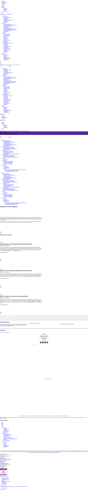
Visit (2, 11)
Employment (5, 432)
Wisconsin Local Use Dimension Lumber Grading (11, 157)
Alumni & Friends (4, 2)
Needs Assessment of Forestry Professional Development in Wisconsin (16, 169)
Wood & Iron (6, 159)
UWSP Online (6, 41)
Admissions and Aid (7, 428)
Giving (3, 5)
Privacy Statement (4, 483)
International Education (7, 40)
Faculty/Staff (4, 116)
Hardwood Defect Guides (7, 145)
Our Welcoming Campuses (7, 17)
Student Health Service (7, 30)
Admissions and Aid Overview (8, 43)
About (3, 164)
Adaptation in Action (7, 176)
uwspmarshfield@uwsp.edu (4, 463)
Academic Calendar (6, 34)
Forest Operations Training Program (9, 181)
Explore (3, 427)
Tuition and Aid (6, 47)
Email (4, 443)
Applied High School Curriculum (8, 151)
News (3, 53)
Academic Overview (7, 86)
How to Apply (6, 44)
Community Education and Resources (9, 155)
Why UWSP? (6, 96)
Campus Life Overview (7, 76)
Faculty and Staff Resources (8, 434)
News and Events (6, 431)
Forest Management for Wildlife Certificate (10, 144)
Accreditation (6, 19)
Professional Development (5, 140)
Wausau (5, 10)
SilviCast (5, 158)
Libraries (5, 39)
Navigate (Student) (6, 446)
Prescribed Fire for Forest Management (9, 142)
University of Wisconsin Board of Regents (21, 486)
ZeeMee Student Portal (7, 50)
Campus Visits (6, 45)
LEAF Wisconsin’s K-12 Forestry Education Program (11, 153)
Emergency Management (7, 436)
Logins (3, 6)
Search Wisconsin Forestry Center (6, 64)
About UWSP (4, 15)
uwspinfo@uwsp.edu (3, 458)
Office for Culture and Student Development (10, 81)
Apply (3, 12)
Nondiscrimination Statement (6, 481)
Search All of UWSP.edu (15, 64)
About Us (5, 165)
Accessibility (4, 482)
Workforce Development (5, 146)
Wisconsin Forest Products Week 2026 (9, 156)
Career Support (6, 18)
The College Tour (6, 101)
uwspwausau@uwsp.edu (3, 468)
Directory (5, 22)
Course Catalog (6, 38)
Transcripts (5, 439)
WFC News (5, 166)
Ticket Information (6, 57)
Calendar (5, 55)
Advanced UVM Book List (6, 319)
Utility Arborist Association (21, 324)
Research (5, 168)
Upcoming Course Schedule (6, 316)
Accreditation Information (5, 478)
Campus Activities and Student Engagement (10, 77)
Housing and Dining (7, 26)
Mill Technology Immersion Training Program (10, 148)
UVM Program (4, 160)
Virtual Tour (5, 49)
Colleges (5, 37)
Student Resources (6, 433)
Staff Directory (6, 111)
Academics (3, 33)
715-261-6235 (2, 467)
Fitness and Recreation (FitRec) (8, 25)
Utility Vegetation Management (8, 161)
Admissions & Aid (4, 42)
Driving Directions (6, 59)
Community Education (5, 154)
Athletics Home (6, 54)
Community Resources (7, 440)
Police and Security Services (8, 28)
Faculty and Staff (6, 167)
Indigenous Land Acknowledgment (52, 452)
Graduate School (6, 91)
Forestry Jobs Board (6, 149)
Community (3, 3)
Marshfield (5, 9)
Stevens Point (6, 8)
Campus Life (4, 23)
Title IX (5, 32)
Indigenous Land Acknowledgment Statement (10, 438)
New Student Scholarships (7, 46)
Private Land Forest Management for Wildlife (12, 170)
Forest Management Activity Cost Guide (11, 171)
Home (3, 139)
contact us (3, 332)
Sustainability (6, 31)
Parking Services (6, 27)
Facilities (5, 56)
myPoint (5, 444)
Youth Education (4, 150)
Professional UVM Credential (8, 163)
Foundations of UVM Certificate (8, 162)
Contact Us (5, 52)
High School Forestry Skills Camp (9, 152)
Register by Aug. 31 (4, 252)
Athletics (3, 106)
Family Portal (6, 51)
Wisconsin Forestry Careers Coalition (9, 147)
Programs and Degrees (7, 35)
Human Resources (6, 435)
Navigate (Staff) (6, 445)
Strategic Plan (6, 21)
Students (3, 1)
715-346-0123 (2, 457)
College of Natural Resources (4, 131)
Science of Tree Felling (7, 186)
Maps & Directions (6, 20)
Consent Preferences (3, 489)
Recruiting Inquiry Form (7, 58)
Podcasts (3, 191)
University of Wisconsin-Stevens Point (8, 486)
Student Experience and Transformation (9, 82)
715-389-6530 (2, 462)
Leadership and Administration (8, 72)
